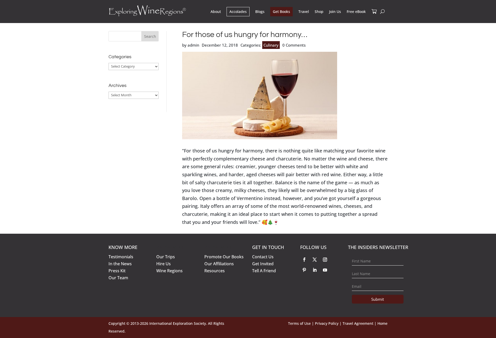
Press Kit (117, 271)
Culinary (271, 45)
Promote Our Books (224, 257)
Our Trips (165, 257)
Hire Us (163, 264)
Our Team (118, 278)
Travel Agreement (358, 323)
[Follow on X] (315, 259)
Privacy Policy (326, 323)
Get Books (281, 11)
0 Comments (294, 45)
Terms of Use (299, 323)
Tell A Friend (264, 271)
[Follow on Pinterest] (304, 270)
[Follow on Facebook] (304, 259)
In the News (120, 264)
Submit (377, 299)
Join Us (335, 11)
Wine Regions (169, 271)
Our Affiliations (219, 264)
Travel (303, 11)
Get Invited (263, 264)
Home (382, 323)
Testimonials (121, 257)
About (216, 11)
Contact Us (263, 257)
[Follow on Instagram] (325, 259)
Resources (214, 271)
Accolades (238, 11)
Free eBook (356, 11)
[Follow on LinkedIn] (315, 270)
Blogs (260, 11)
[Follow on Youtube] (325, 270)
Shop (319, 11)
